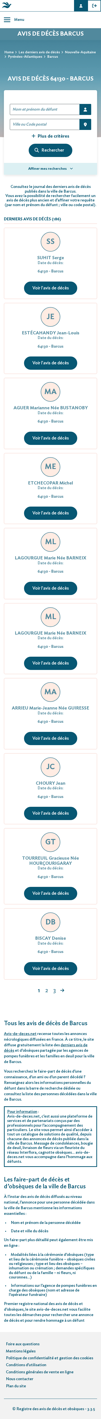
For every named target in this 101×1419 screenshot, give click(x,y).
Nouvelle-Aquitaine (80, 52)
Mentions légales (21, 1351)
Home (9, 52)
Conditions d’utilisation (26, 1365)
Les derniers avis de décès (39, 52)
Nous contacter (19, 1379)
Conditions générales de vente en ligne (40, 1372)
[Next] (62, 991)
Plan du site (16, 1386)
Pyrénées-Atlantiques (25, 56)
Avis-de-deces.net (20, 1034)
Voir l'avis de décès (50, 288)
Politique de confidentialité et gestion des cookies (49, 1358)
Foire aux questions (22, 1344)
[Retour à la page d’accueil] (6, 8)
